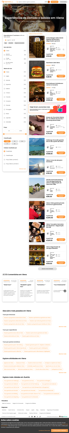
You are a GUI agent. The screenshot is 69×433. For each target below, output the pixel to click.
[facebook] (32, 416)
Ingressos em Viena (8, 362)
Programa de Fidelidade (45, 413)
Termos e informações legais (9, 413)
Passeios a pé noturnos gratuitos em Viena (36, 333)
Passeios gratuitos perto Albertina (12, 351)
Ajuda (33, 410)
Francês (16, 97)
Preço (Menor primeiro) (12, 163)
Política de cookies (22, 413)
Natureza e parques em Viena (25, 369)
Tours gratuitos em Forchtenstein (29, 397)
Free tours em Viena (30, 6)
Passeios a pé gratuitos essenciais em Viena (15, 317)
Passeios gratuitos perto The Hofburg (13, 344)
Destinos (4, 410)
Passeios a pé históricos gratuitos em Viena (40, 317)
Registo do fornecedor (18, 403)
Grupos (27, 410)
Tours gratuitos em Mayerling (11, 397)
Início (6, 6)
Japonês (16, 118)
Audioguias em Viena (56, 369)
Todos (7, 141)
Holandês (16, 122)
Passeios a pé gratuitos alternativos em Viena (15, 320)
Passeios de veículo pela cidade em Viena (14, 366)
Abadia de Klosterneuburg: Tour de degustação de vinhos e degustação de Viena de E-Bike (54, 182)
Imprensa (42, 410)
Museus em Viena (20, 362)
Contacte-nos (20, 410)
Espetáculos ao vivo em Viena (53, 366)
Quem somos (11, 410)
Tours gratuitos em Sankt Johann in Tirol (30, 393)
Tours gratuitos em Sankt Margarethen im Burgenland (35, 387)
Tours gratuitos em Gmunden (28, 390)
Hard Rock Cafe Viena (53, 62)
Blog (37, 410)
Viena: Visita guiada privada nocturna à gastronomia (55, 203)
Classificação (9, 155)
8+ (22, 141)
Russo (16, 113)
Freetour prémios (33, 413)
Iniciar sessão (63, 1)
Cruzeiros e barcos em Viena (35, 362)
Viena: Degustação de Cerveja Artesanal (53, 247)
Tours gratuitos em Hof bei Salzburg (30, 384)
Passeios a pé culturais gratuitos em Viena (40, 320)
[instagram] (29, 416)
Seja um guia (54, 1)
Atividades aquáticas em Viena (35, 366)
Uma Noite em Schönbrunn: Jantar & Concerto (54, 84)
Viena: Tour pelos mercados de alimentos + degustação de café (55, 225)
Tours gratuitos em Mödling (11, 393)
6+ (14, 144)
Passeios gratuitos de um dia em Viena (13, 333)
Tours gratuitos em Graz (28, 380)
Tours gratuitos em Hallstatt (11, 384)
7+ (7, 144)
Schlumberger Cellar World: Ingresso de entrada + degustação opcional (54, 39)
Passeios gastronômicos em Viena (30, 336)
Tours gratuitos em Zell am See (11, 387)
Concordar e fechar (59, 430)
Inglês (16, 76)
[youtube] (35, 416)
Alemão (16, 80)
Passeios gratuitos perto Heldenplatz (38, 348)
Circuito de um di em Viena (42, 369)
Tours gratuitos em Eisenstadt (45, 390)
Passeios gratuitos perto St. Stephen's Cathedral (37, 344)
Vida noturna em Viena (9, 369)
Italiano (16, 88)
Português (16, 109)
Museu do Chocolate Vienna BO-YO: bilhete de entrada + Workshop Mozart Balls (55, 119)
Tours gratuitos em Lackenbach (51, 393)
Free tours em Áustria (16, 6)
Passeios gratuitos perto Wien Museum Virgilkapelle (37, 351)
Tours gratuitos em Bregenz (43, 380)
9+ (14, 141)
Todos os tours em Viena (35, 34)
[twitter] (37, 416)
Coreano (16, 101)
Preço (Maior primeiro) (12, 159)
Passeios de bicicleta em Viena (11, 336)
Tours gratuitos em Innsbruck (49, 384)
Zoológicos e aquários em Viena (53, 362)
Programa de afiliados (31, 403)
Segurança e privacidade (53, 410)
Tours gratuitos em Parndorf (11, 390)
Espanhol (16, 84)
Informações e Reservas (61, 55)
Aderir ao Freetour (6, 403)
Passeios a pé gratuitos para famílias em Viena (39, 324)
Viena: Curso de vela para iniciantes (54, 160)
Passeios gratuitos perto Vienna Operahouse (15, 348)
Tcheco (16, 92)
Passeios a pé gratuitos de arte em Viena (14, 324)
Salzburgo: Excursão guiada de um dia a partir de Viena (55, 140)
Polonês (16, 105)
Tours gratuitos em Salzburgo (11, 380)
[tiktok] (40, 416)
